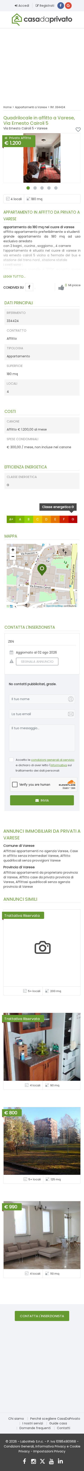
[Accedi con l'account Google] (68, 5)
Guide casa (58, 1423)
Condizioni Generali (19, 1446)
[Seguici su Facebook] (24, 1462)
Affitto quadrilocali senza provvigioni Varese (36, 858)
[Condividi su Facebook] (29, 287)
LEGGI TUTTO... (14, 276)
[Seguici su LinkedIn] (60, 1462)
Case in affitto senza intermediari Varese (40, 853)
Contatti (63, 1428)
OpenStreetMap (54, 605)
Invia (44, 800)
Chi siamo (16, 1418)
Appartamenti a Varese (31, 107)
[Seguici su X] (42, 1462)
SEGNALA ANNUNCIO (37, 661)
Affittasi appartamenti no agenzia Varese (35, 851)
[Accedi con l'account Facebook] (60, 5)
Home (7, 107)
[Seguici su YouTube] (51, 1462)
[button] (42, 570)
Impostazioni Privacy (49, 1451)
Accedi (23, 5)
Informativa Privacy (50, 1446)
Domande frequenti (35, 1428)
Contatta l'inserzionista (42, 1316)
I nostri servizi (32, 1423)
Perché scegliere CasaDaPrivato (55, 1418)
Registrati (46, 5)
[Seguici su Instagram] (33, 1462)
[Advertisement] (42, 63)
